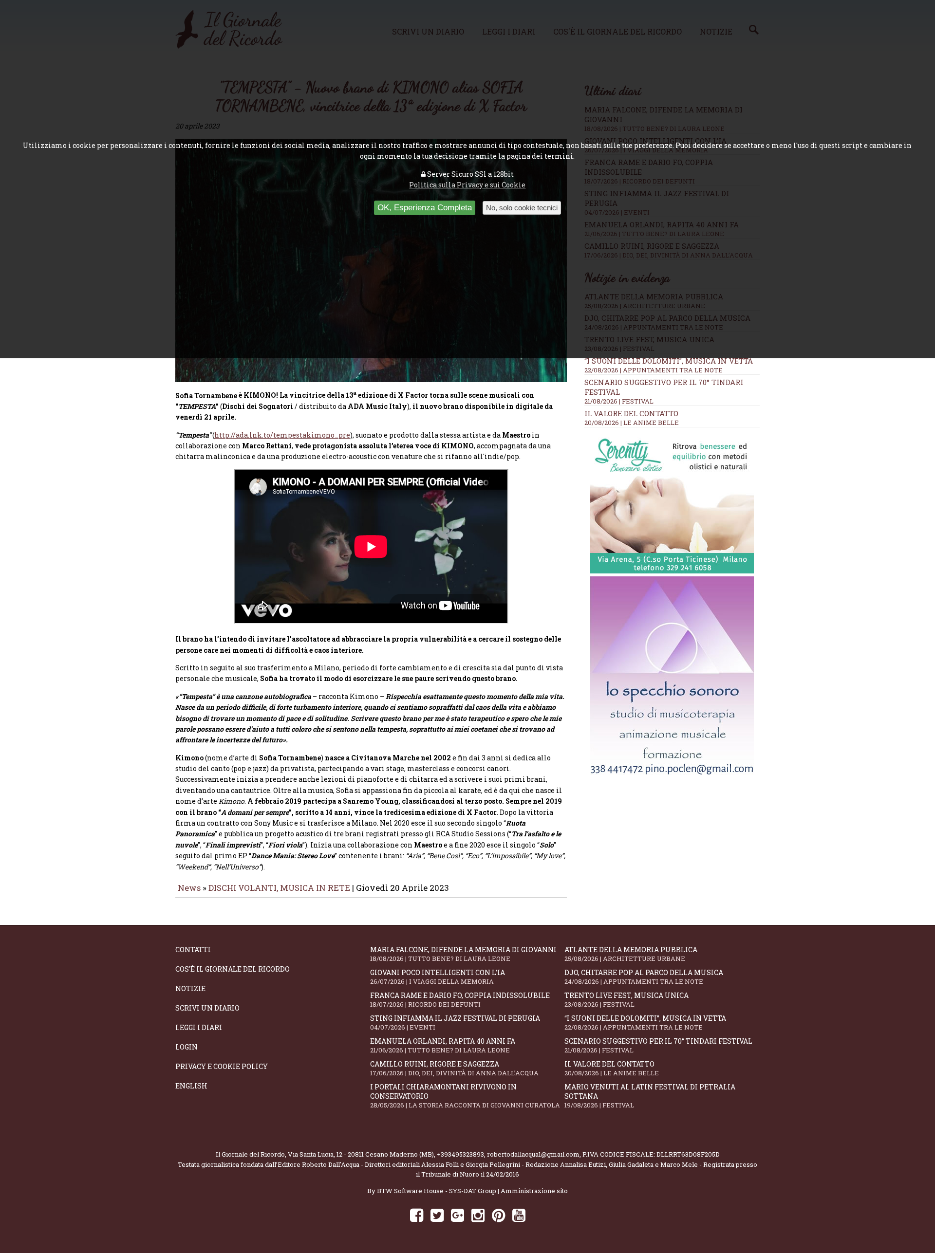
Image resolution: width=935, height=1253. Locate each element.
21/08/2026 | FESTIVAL (619, 401)
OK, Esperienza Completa (424, 207)
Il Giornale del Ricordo (250, 1154)
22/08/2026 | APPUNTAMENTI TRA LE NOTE (653, 370)
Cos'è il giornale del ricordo (232, 969)
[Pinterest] (498, 1214)
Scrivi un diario (207, 1008)
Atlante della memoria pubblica (630, 954)
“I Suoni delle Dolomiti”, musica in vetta (668, 361)
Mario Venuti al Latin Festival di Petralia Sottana (649, 1095)
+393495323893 (460, 1154)
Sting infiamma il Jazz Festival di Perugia (455, 1022)
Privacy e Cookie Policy (221, 1066)
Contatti (193, 949)
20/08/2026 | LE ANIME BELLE (631, 422)
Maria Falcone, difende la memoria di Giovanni (463, 954)
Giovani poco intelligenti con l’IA (437, 977)
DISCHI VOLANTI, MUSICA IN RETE (279, 887)
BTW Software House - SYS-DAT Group (436, 1190)
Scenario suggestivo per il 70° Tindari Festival (658, 1045)
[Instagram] (478, 1214)
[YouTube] (518, 1214)
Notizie (190, 988)
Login (186, 1046)
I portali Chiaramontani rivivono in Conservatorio (465, 1095)
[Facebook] (416, 1214)
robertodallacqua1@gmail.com (533, 1154)
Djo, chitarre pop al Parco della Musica (643, 977)
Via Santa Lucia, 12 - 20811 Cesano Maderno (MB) (361, 1154)
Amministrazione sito (534, 1190)
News (189, 887)
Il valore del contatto (631, 413)
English (191, 1085)
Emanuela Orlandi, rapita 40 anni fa (442, 1045)
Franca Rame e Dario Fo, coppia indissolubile (460, 1000)
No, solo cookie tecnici (522, 207)
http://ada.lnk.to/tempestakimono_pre (282, 435)
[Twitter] (437, 1214)
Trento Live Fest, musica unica (626, 1000)
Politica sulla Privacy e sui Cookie (467, 184)
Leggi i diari (198, 1027)
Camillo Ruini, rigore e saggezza (454, 1068)
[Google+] (457, 1214)
